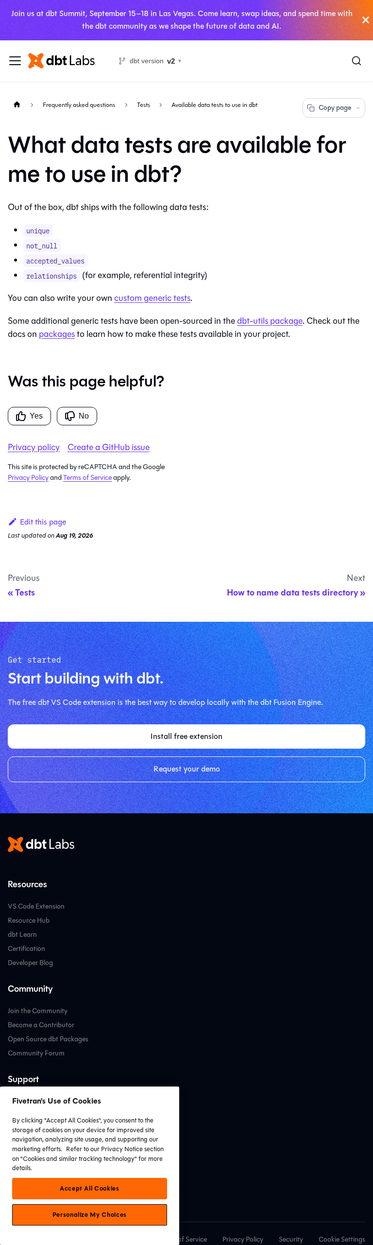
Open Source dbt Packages (48, 1039)
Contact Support (33, 1101)
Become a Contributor (41, 1025)
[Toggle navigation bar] (15, 60)
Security (291, 1239)
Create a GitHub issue (109, 447)
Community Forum (36, 1053)
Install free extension (186, 736)
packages (57, 334)
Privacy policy (34, 447)
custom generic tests (152, 298)
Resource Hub (29, 920)
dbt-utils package (270, 321)
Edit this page (43, 521)
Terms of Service (87, 478)
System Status (29, 1144)
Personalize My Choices (89, 1215)
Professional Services (39, 1115)
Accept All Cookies (89, 1188)
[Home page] (17, 104)
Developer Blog (30, 963)
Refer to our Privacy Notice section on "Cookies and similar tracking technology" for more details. (88, 1158)
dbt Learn (22, 934)
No (84, 416)
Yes (36, 416)
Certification (26, 949)
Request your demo (186, 768)
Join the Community (38, 1011)
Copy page (335, 108)
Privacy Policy (28, 478)
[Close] (365, 20)
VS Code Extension (36, 906)
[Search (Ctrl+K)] (356, 61)
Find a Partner (29, 1129)
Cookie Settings (342, 1239)
